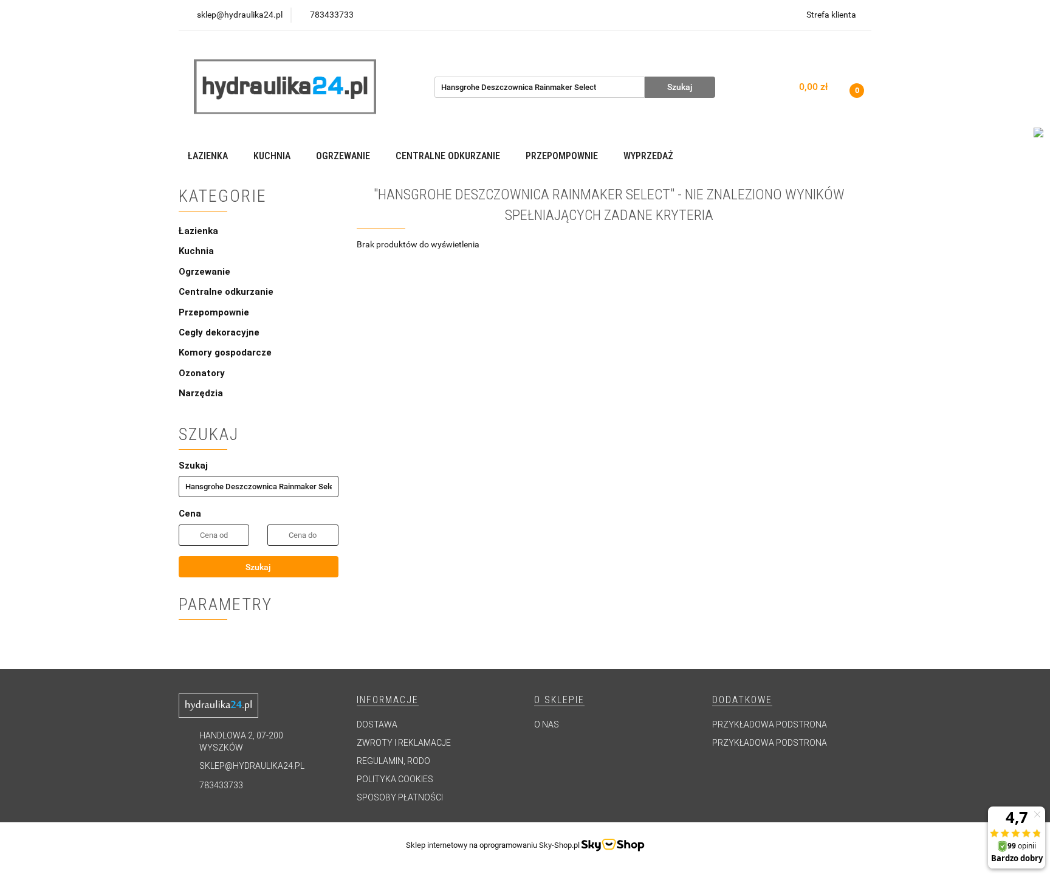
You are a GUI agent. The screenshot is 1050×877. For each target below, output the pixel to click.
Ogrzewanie (206, 271)
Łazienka (200, 230)
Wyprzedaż (648, 156)
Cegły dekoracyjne (219, 332)
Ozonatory (202, 373)
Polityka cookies (395, 779)
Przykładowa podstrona (769, 724)
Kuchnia (197, 251)
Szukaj (258, 567)
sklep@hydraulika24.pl (251, 766)
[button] (388, 700)
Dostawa (377, 724)
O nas (546, 724)
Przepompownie (215, 312)
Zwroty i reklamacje (404, 743)
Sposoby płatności (400, 797)
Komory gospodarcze (225, 352)
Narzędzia (201, 393)
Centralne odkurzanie (227, 291)
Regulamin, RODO (393, 761)
